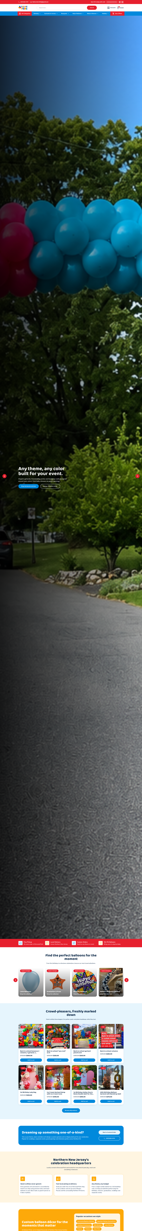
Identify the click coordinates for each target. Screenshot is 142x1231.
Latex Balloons (109, 1225)
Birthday (36, 13)
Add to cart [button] (31, 1060)
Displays (79, 1229)
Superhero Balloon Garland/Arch (106, 1221)
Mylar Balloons (77, 13)
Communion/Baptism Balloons (85, 1221)
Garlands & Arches (50, 13)
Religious (88, 1229)
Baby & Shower (92, 13)
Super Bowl (97, 1229)
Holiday (104, 13)
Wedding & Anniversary (84, 1225)
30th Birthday (98, 1225)
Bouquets (64, 13)
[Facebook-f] (120, 2)
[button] (4, 476)
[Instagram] (122, 2)
